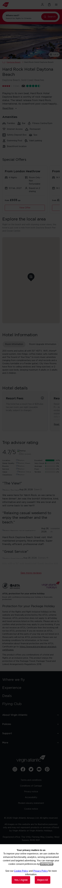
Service (5, 469)
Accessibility (31, 797)
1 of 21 (55, 54)
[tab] (14, 344)
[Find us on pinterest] (47, 769)
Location (6, 460)
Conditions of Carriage (31, 786)
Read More (7, 108)
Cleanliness (7, 475)
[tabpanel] (31, 362)
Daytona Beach (13, 62)
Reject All (42, 879)
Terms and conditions (31, 780)
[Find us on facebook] (23, 769)
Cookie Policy (21, 871)
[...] (3, 62)
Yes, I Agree (21, 879)
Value (4, 472)
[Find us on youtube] (39, 769)
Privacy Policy (40, 871)
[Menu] (56, 4)
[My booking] (49, 4)
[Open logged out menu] (42, 4)
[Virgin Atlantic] (11, 4)
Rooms (5, 466)
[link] (31, 680)
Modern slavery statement (31, 803)
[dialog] (31, 866)
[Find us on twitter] (31, 769)
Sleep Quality (8, 463)
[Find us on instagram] (15, 769)
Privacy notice (31, 792)
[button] (31, 276)
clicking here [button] (46, 864)
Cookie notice (31, 809)
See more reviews (31, 573)
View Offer (24, 208)
